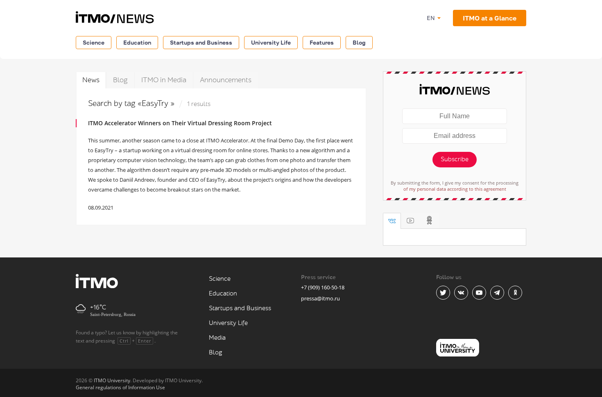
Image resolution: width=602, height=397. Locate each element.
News (91, 80)
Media (217, 338)
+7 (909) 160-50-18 (322, 287)
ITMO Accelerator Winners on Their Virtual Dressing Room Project (180, 123)
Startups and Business (201, 42)
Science (93, 42)
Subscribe (454, 159)
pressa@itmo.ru (320, 298)
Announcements (225, 80)
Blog (359, 42)
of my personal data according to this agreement (454, 189)
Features (322, 42)
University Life (271, 42)
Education (137, 42)
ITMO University (112, 380)
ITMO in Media (163, 80)
